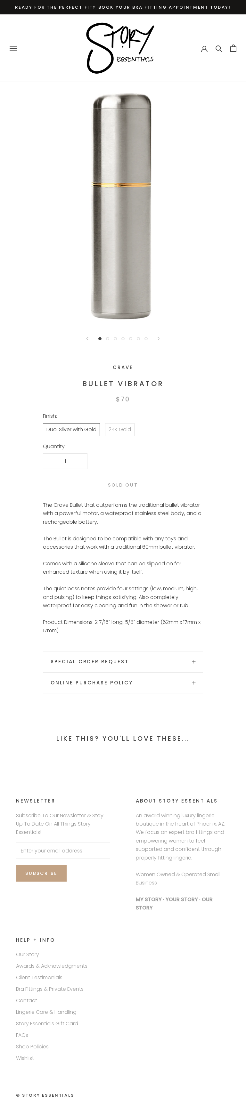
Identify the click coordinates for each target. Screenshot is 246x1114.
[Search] (219, 48)
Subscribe (41, 873)
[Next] (159, 338)
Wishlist (25, 1058)
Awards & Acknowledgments (51, 966)
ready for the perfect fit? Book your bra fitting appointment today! (123, 7)
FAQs (22, 1035)
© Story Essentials (45, 1095)
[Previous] (87, 338)
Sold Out (123, 485)
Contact (26, 1000)
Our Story (27, 954)
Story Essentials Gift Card (47, 1023)
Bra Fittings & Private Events (50, 989)
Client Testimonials (39, 977)
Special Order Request (90, 661)
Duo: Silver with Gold (71, 429)
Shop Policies (32, 1046)
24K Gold (120, 429)
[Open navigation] (13, 48)
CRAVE (123, 367)
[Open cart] (233, 48)
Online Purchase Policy (92, 682)
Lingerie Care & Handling (46, 1012)
